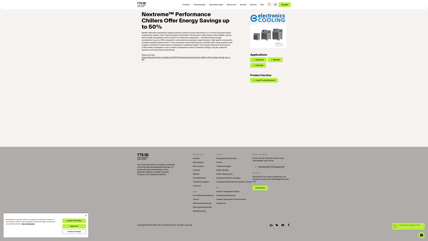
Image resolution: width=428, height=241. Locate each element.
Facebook (288, 225)
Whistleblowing (199, 211)
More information (28, 224)
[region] (46, 225)
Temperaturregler (223, 166)
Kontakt (285, 5)
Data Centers (198, 166)
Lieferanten (221, 203)
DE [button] (275, 5)
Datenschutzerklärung (202, 203)
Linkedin (271, 225)
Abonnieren (260, 188)
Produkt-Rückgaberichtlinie (227, 191)
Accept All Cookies (74, 220)
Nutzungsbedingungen (202, 207)
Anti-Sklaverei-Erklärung (203, 195)
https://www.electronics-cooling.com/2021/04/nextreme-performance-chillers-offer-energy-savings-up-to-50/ (186, 59)
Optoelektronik (199, 178)
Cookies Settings (74, 231)
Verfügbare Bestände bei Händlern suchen (234, 182)
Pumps (219, 162)
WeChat (277, 225)
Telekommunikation (201, 182)
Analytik (196, 158)
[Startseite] (141, 4)
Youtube (283, 225)
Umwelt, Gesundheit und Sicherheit (231, 199)
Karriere (253, 5)
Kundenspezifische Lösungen (228, 178)
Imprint (196, 199)
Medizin (196, 174)
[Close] (86, 215)
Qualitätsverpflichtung (225, 195)
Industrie (196, 170)
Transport (197, 186)
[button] (269, 4)
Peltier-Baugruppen (224, 174)
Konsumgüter (198, 162)
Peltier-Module (222, 170)
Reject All (74, 226)
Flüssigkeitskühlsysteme (226, 158)
